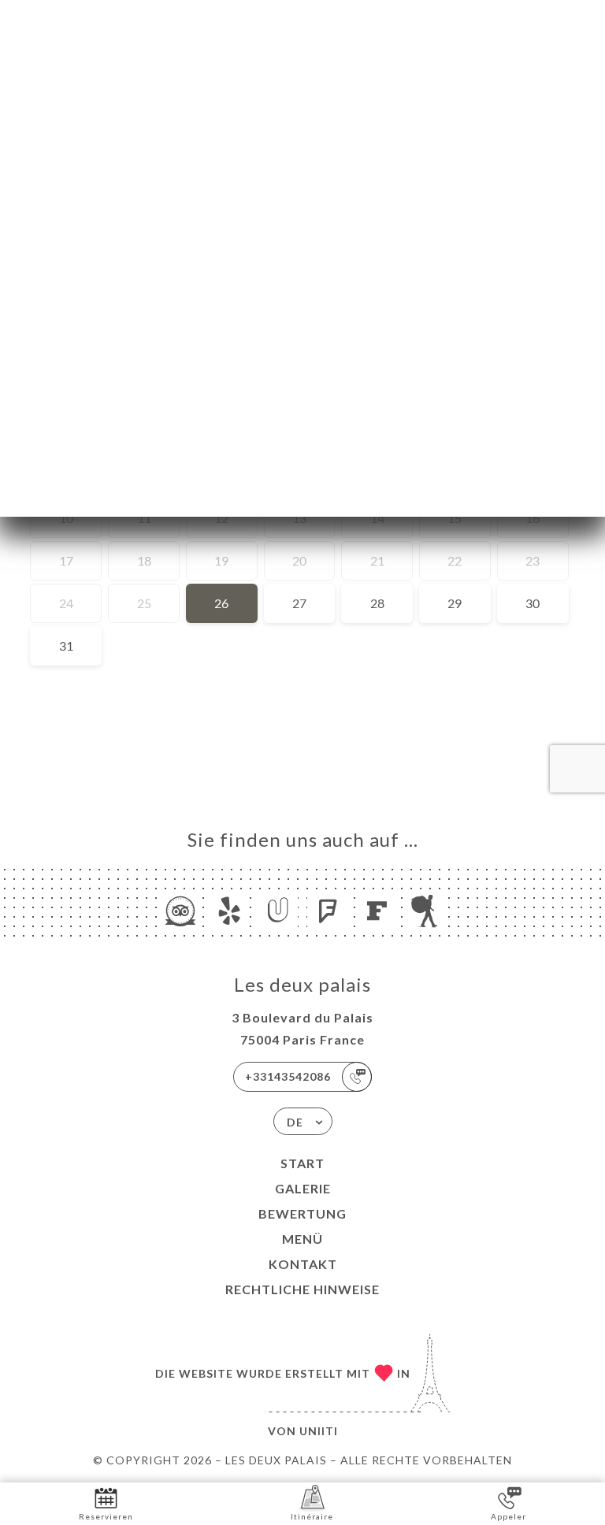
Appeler (508, 1516)
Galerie (303, 1188)
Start (302, 1163)
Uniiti (318, 1431)
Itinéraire (312, 1516)
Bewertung (302, 1213)
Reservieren (106, 1516)
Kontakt (303, 1263)
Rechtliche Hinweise (302, 1289)
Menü (302, 1238)
